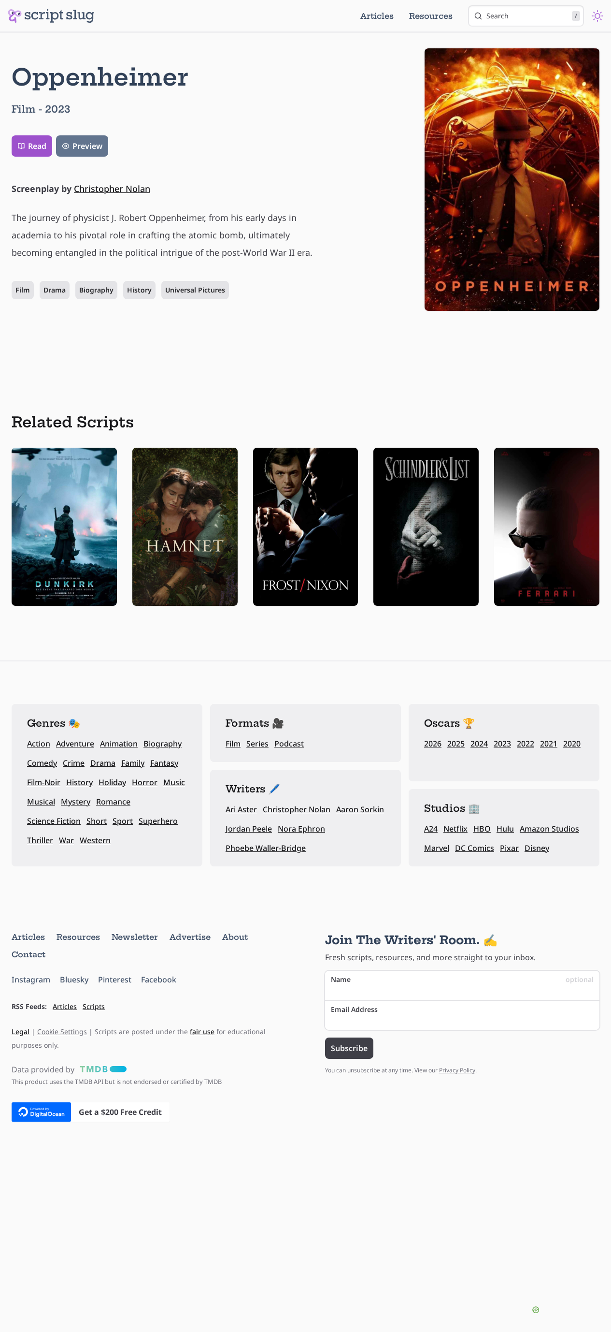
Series (257, 743)
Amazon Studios (549, 828)
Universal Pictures (195, 289)
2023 (502, 743)
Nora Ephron (301, 828)
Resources (431, 16)
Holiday (112, 782)
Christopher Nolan (112, 188)
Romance (113, 801)
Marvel (436, 848)
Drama (54, 289)
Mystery (75, 801)
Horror (144, 782)
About (235, 937)
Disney (537, 848)
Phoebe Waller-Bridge (266, 848)
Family (132, 763)
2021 (548, 743)
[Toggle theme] (597, 15)
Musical (41, 801)
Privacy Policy (457, 1070)
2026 (432, 743)
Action (38, 743)
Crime (74, 763)
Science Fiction (54, 821)
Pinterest (114, 979)
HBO (482, 828)
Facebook (158, 979)
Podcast (289, 743)
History (139, 289)
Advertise (190, 937)
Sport (123, 821)
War (66, 840)
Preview (87, 146)
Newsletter (135, 937)
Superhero (158, 821)
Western (95, 840)
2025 (456, 743)
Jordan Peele (249, 828)
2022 (525, 743)
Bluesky (74, 979)
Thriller (40, 840)
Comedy (42, 763)
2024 (479, 743)
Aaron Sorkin (360, 809)
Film (22, 289)
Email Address (354, 1009)
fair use (202, 1031)
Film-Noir (43, 782)
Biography (96, 289)
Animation (119, 743)
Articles (377, 16)
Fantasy (164, 763)
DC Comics (474, 848)
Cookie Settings (62, 1031)
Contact (28, 954)
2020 (572, 743)
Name (462, 979)
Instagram (31, 979)
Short (96, 821)
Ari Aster (241, 809)
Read (37, 146)
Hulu (505, 828)
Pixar (509, 848)
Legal (20, 1031)
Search (531, 15)
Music (174, 782)
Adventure (75, 743)
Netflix (455, 828)
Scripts (94, 1006)
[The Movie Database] (101, 1069)
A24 (431, 828)
